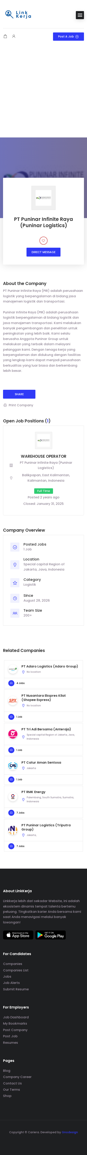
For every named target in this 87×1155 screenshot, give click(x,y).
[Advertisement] (43, 92)
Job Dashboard (16, 1017)
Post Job (10, 1036)
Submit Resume (16, 989)
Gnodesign (70, 1132)
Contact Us (12, 1083)
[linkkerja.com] (18, 14)
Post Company (15, 1030)
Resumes (10, 1042)
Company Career (17, 1077)
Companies (12, 964)
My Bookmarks (15, 1023)
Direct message (43, 252)
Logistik (29, 584)
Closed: (29, 503)
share (19, 394)
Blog (6, 1070)
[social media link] (43, 1141)
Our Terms (11, 1089)
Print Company (21, 405)
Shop (7, 1096)
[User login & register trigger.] (14, 36)
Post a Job (66, 36)
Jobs (7, 976)
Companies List (16, 970)
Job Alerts (11, 982)
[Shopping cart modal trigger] (5, 36)
